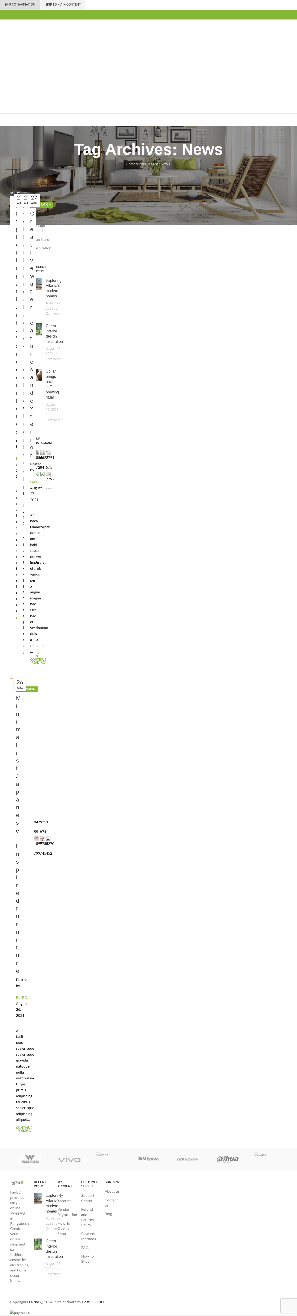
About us (112, 1191)
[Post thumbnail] (38, 297)
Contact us (111, 1202)
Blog (108, 1214)
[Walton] (30, 1159)
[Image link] (18, 1182)
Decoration (41, 204)
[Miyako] (148, 1159)
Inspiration (26, 689)
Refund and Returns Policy (87, 1217)
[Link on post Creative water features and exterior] (25, 193)
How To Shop (87, 1259)
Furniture (41, 239)
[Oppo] (109, 1159)
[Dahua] (227, 1159)
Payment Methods (88, 1236)
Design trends (39, 228)
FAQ (85, 1248)
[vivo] (69, 1159)
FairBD (35, 482)
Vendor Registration (67, 1212)
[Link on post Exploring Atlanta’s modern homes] (11, 193)
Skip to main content (63, 4)
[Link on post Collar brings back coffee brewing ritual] (18, 193)
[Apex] (267, 1159)
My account (64, 1198)
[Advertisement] (148, 54)
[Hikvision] (188, 1159)
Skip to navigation (20, 4)
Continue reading (38, 661)
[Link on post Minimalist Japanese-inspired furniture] (11, 678)
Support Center (87, 1198)
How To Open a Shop (64, 1229)
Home (131, 164)
